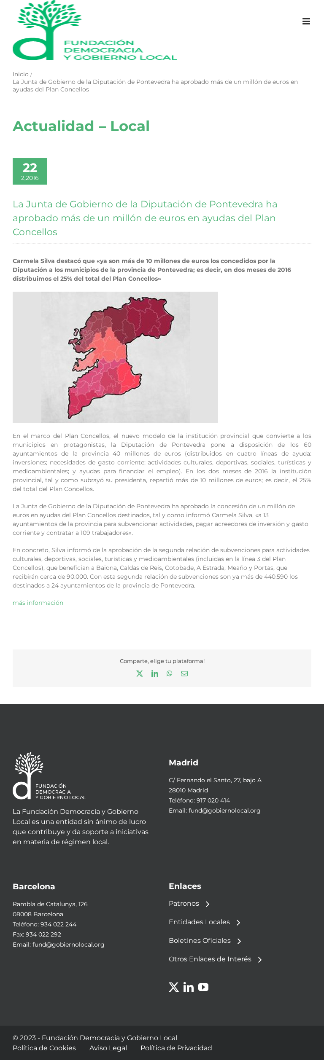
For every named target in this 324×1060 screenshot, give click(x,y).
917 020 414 (213, 800)
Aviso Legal (108, 1048)
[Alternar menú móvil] (306, 21)
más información (38, 602)
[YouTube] (203, 987)
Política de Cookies (44, 1048)
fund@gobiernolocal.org (225, 810)
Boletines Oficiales (200, 941)
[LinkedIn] (189, 987)
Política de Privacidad (176, 1048)
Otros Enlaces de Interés (210, 959)
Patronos (184, 903)
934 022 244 (58, 924)
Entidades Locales (199, 922)
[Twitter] (174, 987)
